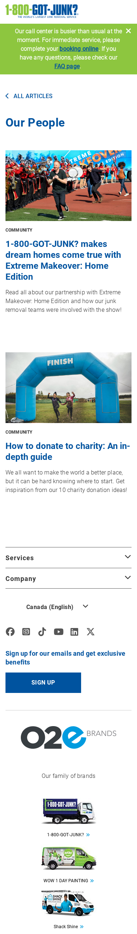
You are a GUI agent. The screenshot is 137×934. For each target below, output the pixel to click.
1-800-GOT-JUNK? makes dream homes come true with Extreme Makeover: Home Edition (63, 260)
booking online (79, 48)
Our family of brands (68, 775)
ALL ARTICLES (32, 96)
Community (18, 230)
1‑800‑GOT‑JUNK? (65, 834)
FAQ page (67, 66)
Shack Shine (66, 926)
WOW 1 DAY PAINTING (65, 880)
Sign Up (43, 682)
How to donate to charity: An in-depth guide (67, 451)
